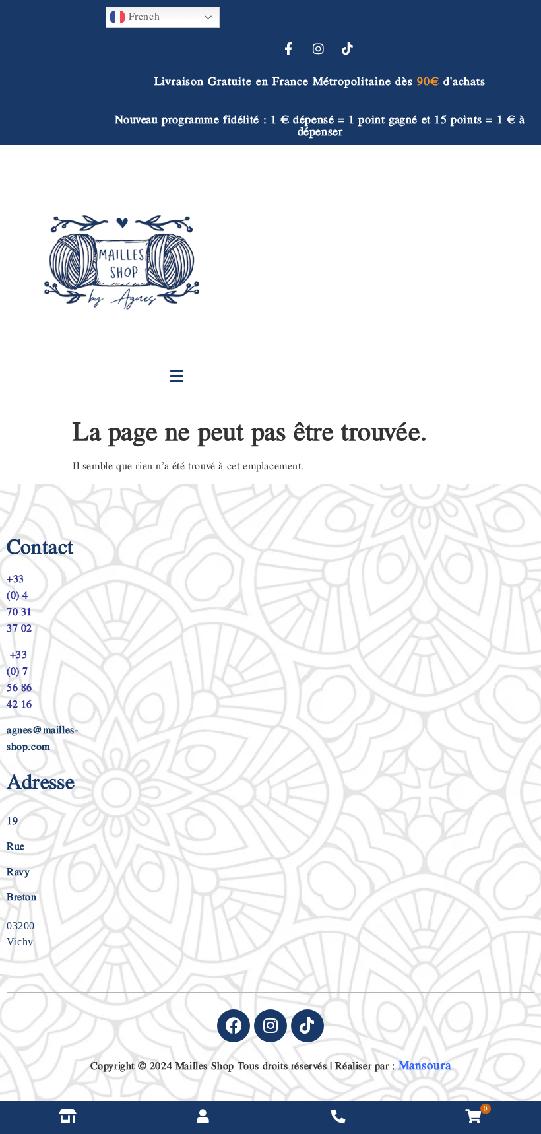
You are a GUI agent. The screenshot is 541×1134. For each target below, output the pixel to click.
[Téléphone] (338, 1117)
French (142, 17)
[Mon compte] (202, 1117)
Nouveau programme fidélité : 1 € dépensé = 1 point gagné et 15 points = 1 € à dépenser (320, 126)
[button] (176, 376)
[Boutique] (67, 1117)
